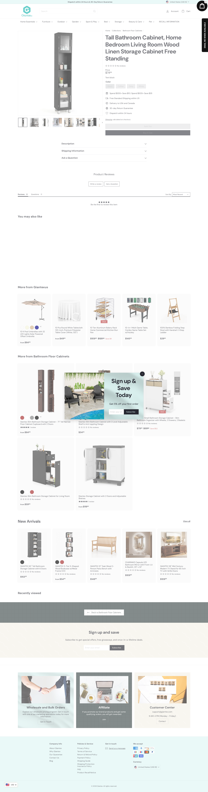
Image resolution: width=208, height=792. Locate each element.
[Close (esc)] (142, 373)
